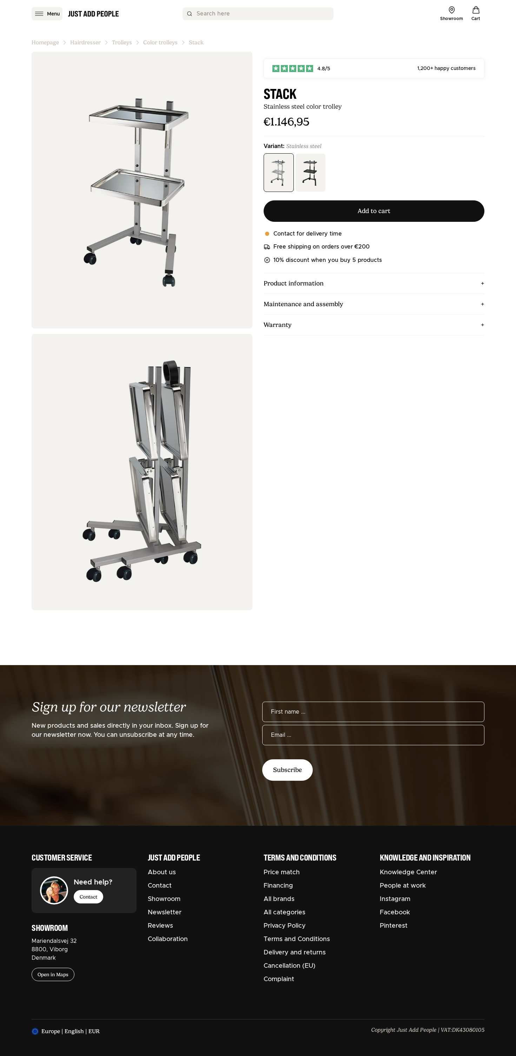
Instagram (395, 899)
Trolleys (122, 42)
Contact (88, 897)
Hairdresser (85, 42)
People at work (403, 886)
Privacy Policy (285, 926)
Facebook (395, 912)
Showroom (164, 899)
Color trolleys (160, 42)
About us (162, 872)
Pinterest (394, 926)
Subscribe (287, 769)
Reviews (160, 926)
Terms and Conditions (297, 939)
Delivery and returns (295, 952)
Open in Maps (53, 974)
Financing (278, 886)
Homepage (45, 42)
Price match (282, 872)
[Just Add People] (93, 13)
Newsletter (164, 912)
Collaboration (168, 939)
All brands (279, 899)
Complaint (279, 979)
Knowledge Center (408, 872)
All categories (284, 912)
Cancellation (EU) (290, 966)
